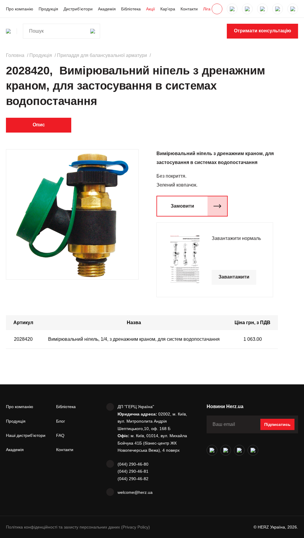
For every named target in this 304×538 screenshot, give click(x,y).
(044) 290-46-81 (133, 471)
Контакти (189, 9)
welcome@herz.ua (135, 492)
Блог (60, 421)
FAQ (60, 435)
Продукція (48, 9)
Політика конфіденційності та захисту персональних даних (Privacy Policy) (78, 527)
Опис (39, 124)
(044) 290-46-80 (133, 464)
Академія (107, 9)
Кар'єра (167, 9)
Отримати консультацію (262, 30)
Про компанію (19, 9)
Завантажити (233, 276)
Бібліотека (131, 9)
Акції (150, 9)
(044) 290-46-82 (133, 478)
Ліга (206, 9)
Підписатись (277, 424)
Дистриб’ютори (78, 9)
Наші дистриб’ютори (25, 435)
